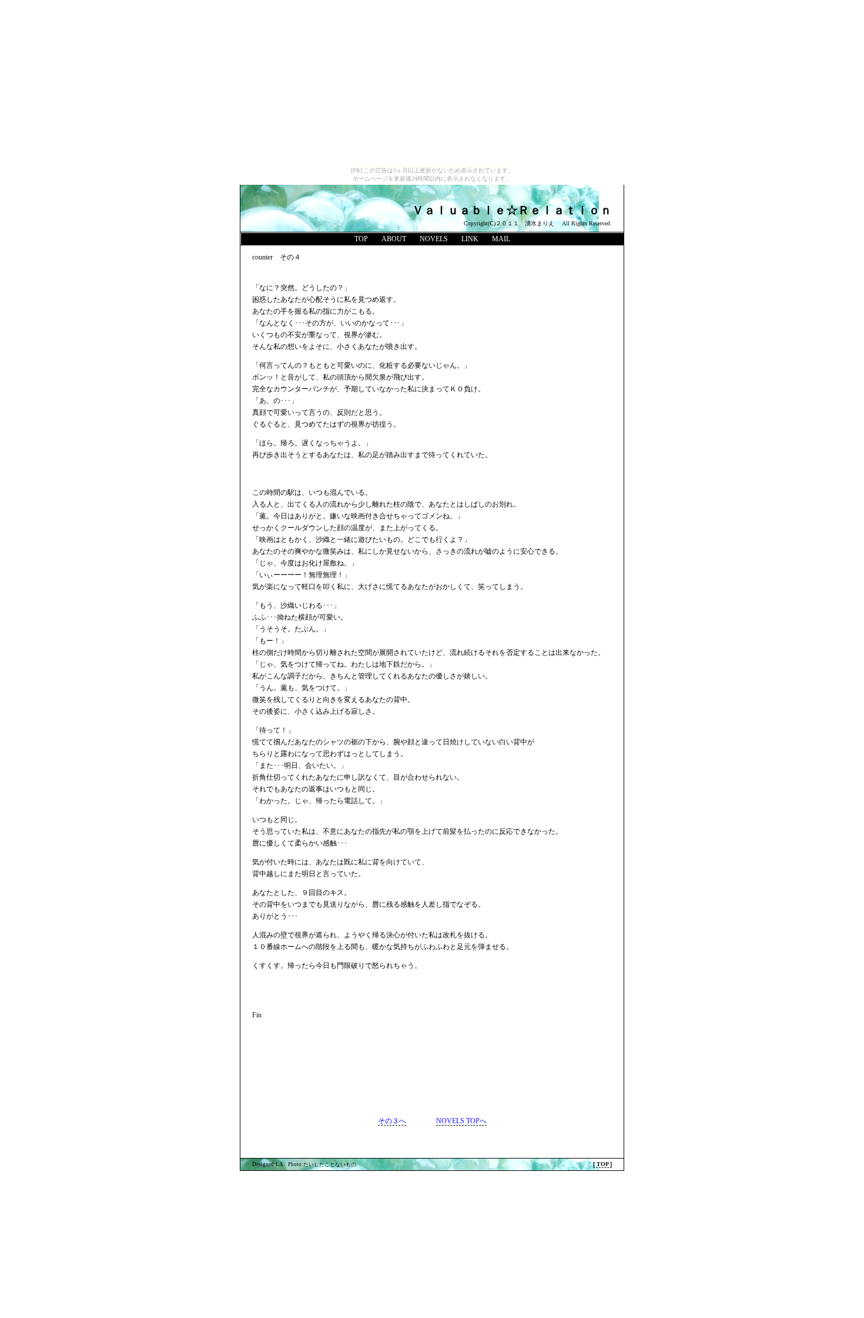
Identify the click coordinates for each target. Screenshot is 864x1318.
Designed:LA (267, 1164)
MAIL (501, 239)
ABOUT (393, 239)
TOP (361, 239)
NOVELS (434, 239)
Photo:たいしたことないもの (322, 1164)
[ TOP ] (602, 1164)
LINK (469, 239)
